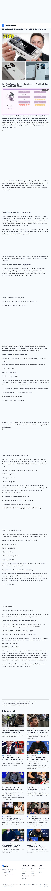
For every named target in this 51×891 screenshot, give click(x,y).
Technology (24, 868)
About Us (33, 868)
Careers (32, 873)
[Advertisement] (25, 11)
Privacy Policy (42, 868)
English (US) (40, 885)
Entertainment (25, 875)
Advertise (33, 875)
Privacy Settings (46, 885)
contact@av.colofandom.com (8, 875)
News (23, 873)
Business (24, 871)
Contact (32, 871)
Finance (24, 878)
